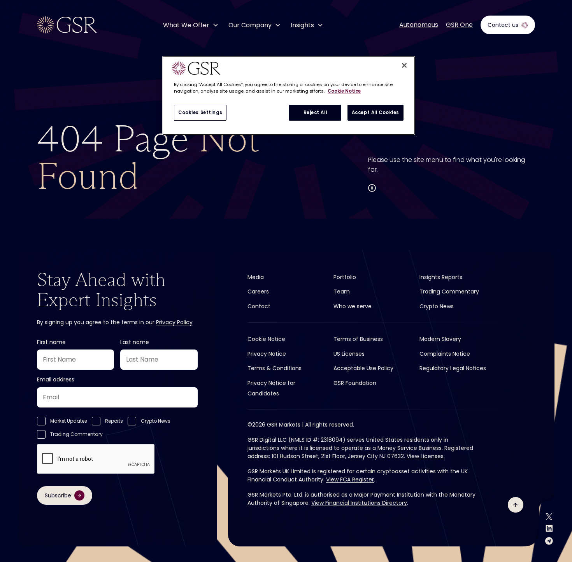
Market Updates (68, 421)
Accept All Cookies (375, 112)
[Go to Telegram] (549, 541)
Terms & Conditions (274, 368)
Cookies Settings (200, 112)
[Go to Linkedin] (549, 528)
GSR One (459, 25)
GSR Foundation (354, 383)
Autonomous (418, 25)
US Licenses (349, 354)
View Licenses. (426, 456)
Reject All (315, 112)
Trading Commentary (76, 434)
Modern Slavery (440, 339)
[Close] (404, 65)
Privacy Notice (266, 354)
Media (255, 277)
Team (341, 291)
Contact (258, 306)
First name (51, 342)
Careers (258, 291)
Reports (114, 421)
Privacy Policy (174, 322)
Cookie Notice (266, 339)
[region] (288, 95)
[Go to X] (549, 516)
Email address (55, 379)
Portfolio (344, 277)
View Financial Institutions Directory (359, 503)
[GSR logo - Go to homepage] (67, 24)
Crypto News (155, 421)
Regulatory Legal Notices (452, 368)
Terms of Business (358, 339)
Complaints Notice (444, 354)
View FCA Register (350, 479)
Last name (134, 342)
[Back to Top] (515, 505)
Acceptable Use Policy (363, 368)
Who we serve (352, 306)
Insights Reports (440, 277)
